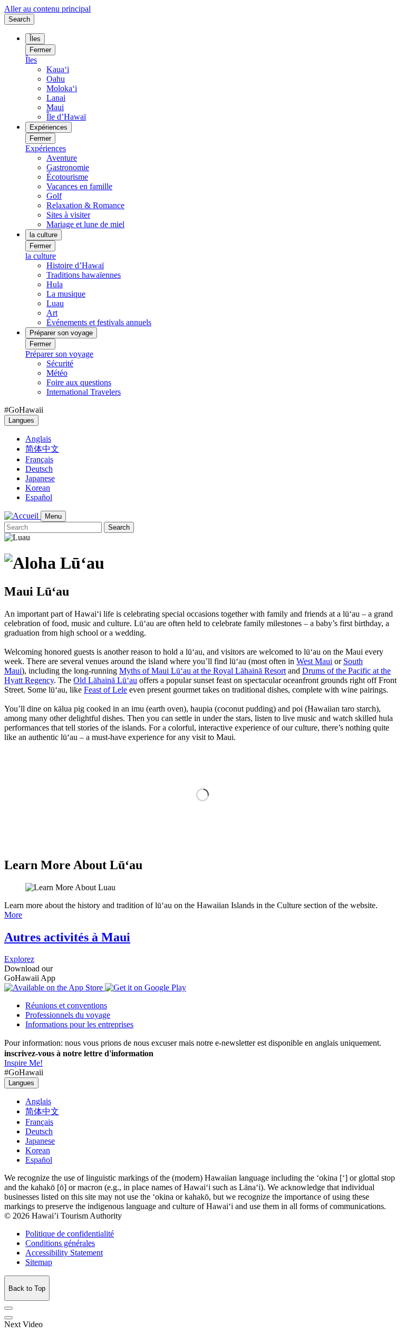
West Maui (314, 661)
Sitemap (38, 1262)
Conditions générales (60, 1243)
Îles (35, 39)
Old (105, 680)
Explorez (19, 959)
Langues (21, 420)
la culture (43, 235)
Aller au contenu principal (47, 8)
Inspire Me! (23, 1062)
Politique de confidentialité (69, 1233)
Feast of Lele (105, 689)
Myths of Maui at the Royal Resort (202, 670)
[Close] (8, 1308)
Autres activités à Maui (67, 937)
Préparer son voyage (61, 333)
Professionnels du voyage (67, 1014)
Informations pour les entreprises (79, 1024)
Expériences (49, 127)
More (13, 914)
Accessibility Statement (64, 1252)
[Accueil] (22, 515)
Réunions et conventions (66, 1005)
